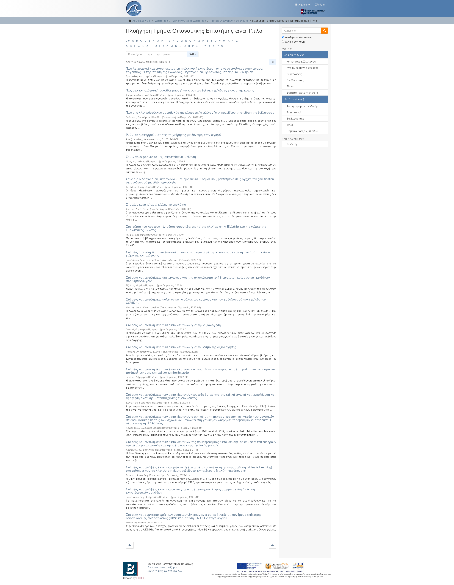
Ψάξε (192, 54)
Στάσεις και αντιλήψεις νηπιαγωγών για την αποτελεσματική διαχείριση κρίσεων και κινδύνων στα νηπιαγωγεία (198, 279)
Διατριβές (161, 20)
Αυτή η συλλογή (295, 41)
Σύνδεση (292, 144)
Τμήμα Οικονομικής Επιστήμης (229, 20)
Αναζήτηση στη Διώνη (298, 37)
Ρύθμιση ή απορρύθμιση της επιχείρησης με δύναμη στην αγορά (173, 134)
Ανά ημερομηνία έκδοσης (302, 67)
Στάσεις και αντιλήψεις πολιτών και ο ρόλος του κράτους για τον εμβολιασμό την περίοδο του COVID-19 (196, 301)
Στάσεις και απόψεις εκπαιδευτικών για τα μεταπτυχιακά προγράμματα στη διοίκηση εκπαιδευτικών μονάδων (190, 491)
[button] (302, 4)
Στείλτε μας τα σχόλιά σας (165, 571)
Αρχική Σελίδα (141, 20)
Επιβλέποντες (295, 80)
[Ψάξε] (324, 31)
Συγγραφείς (294, 74)
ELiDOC (140, 578)
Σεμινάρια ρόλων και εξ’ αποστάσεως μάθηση (161, 156)
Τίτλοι (290, 86)
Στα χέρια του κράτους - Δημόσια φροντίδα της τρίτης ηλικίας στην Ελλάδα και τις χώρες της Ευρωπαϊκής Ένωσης (196, 228)
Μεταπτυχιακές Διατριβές (189, 20)
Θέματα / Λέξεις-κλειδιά (302, 92)
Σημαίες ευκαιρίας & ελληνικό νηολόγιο (156, 204)
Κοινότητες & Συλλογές (301, 61)
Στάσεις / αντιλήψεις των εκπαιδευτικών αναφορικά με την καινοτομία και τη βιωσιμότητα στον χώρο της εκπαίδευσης (198, 254)
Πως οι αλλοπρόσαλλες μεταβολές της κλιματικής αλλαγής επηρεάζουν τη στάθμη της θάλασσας (200, 112)
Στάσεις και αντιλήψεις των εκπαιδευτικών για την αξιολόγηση (173, 325)
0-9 (128, 40)
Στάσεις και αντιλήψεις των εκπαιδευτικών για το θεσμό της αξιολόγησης (181, 347)
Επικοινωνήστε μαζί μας (163, 567)
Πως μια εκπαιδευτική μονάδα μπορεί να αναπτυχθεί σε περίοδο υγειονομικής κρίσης (190, 90)
